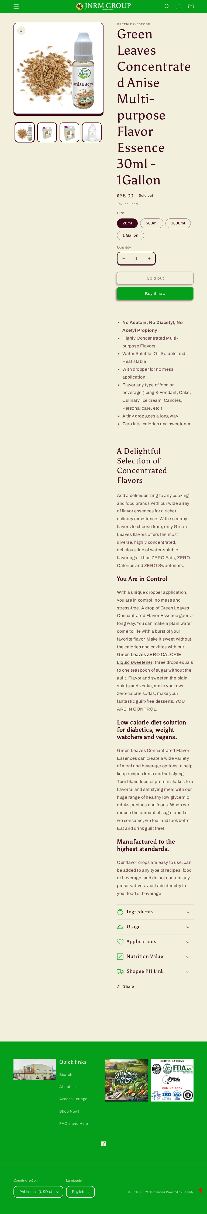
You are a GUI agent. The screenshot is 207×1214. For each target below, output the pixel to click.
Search (66, 1075)
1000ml (178, 223)
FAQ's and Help (73, 1124)
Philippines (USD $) (36, 1192)
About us (67, 1087)
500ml (152, 223)
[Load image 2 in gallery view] (47, 132)
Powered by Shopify (180, 1191)
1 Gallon (131, 235)
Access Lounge (73, 1099)
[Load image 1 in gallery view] (24, 132)
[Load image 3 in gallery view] (69, 132)
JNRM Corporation (152, 1191)
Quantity (124, 247)
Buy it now (155, 293)
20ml (127, 223)
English (78, 1192)
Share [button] (128, 986)
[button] (16, 6)
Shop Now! (69, 1111)
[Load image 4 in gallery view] (92, 132)
